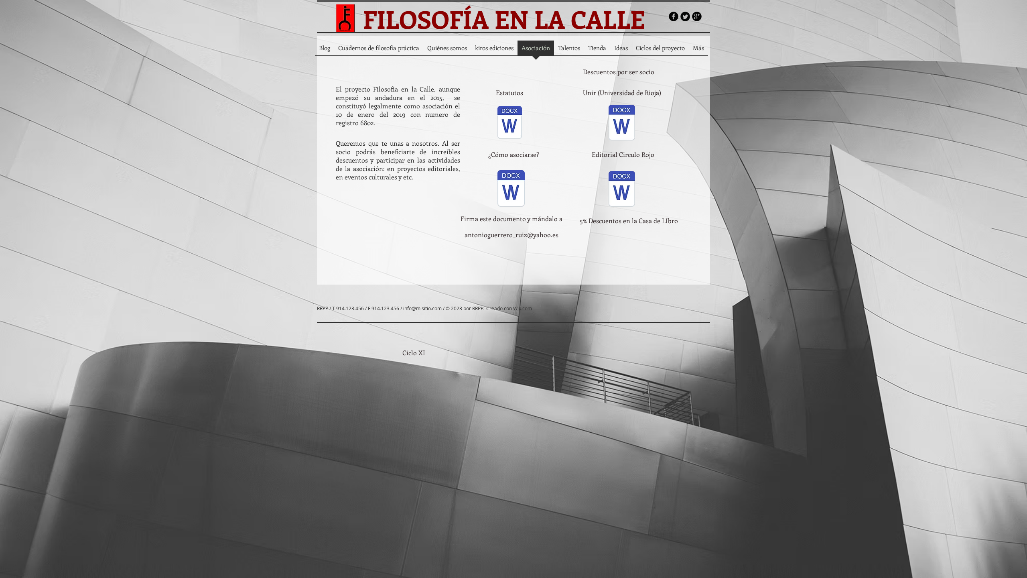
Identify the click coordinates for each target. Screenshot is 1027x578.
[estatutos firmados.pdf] (509, 123)
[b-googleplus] (697, 16)
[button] (618, 72)
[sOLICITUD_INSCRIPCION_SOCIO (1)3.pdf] (511, 189)
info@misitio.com (422, 308)
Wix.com (522, 308)
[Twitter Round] (685, 16)
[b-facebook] (673, 16)
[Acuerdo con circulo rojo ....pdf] (622, 189)
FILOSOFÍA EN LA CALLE (504, 18)
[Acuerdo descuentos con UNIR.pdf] (622, 123)
